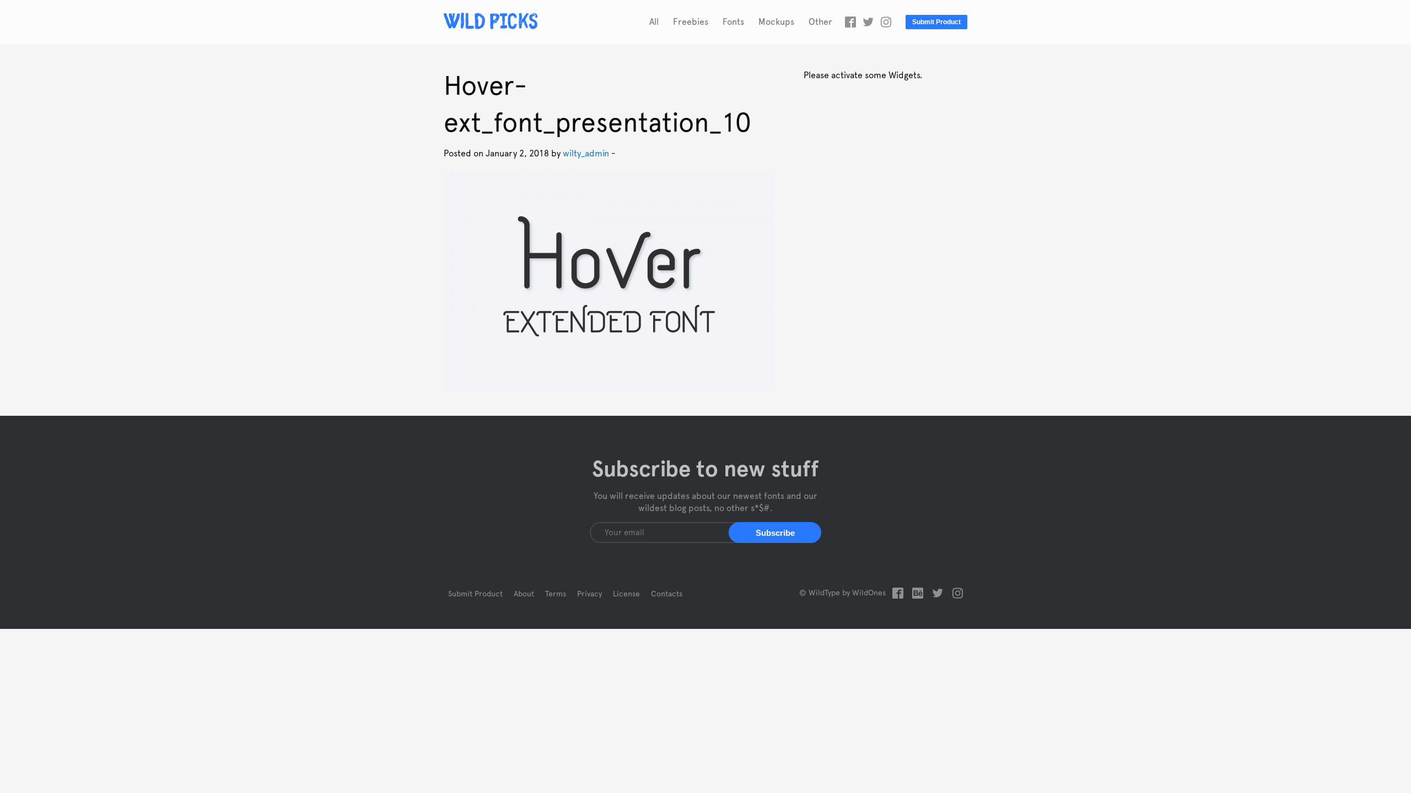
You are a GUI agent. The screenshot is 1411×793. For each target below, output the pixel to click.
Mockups (776, 22)
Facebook (850, 22)
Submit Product (936, 22)
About (524, 594)
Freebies (690, 22)
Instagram (885, 22)
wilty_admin (586, 153)
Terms (555, 594)
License (626, 594)
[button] (775, 532)
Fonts (733, 22)
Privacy (589, 594)
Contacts (666, 594)
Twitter (868, 22)
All (654, 22)
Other (820, 22)
